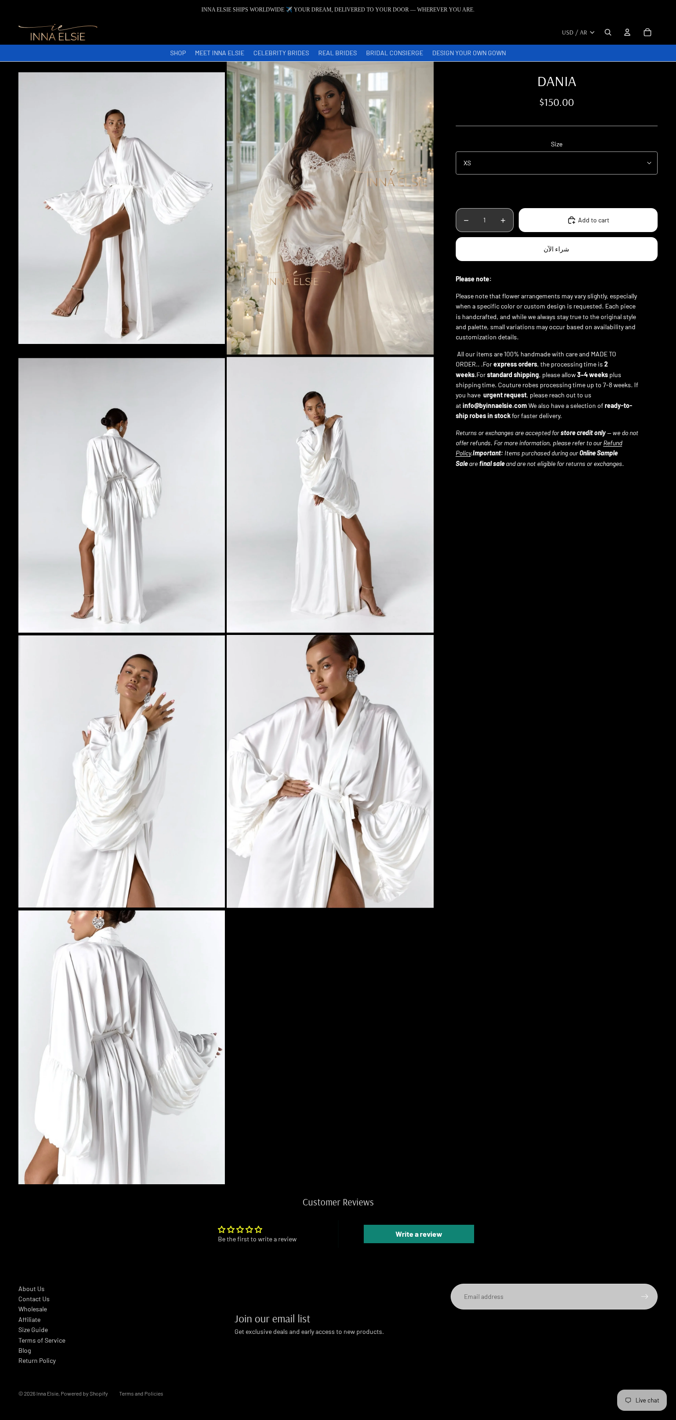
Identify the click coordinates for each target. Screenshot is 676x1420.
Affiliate (29, 1319)
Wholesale (32, 1309)
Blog (24, 1350)
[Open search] (608, 32)
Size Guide (33, 1329)
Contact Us (34, 1299)
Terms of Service (41, 1340)
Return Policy (37, 1360)
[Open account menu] (627, 32)
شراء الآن (556, 249)
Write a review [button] (418, 1233)
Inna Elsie (47, 1393)
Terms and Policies (141, 1393)
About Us (31, 1288)
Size (556, 144)
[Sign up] (644, 1296)
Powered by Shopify (84, 1393)
